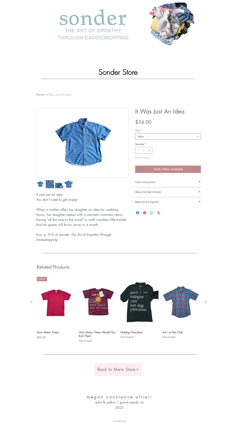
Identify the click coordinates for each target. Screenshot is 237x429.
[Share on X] (158, 213)
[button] (186, 34)
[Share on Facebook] (137, 213)
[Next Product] (205, 302)
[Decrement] (138, 150)
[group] (118, 310)
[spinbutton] (143, 150)
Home (40, 94)
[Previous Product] (31, 302)
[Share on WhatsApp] (151, 213)
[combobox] (168, 136)
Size (138, 130)
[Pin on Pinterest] (144, 213)
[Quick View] (98, 302)
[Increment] (149, 150)
